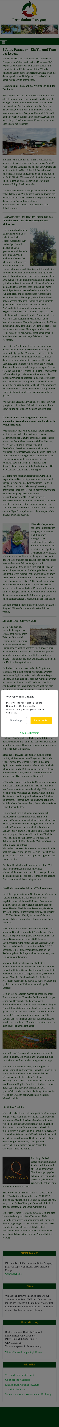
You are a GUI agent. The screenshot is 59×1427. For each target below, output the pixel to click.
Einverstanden (41, 720)
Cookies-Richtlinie (29, 733)
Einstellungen (16, 720)
